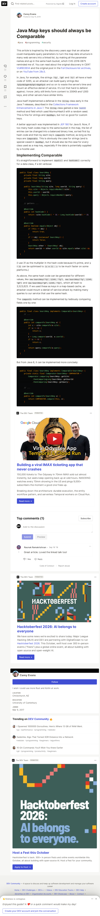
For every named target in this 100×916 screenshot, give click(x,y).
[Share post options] (5, 106)
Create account (88, 3)
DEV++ (41, 890)
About (71, 894)
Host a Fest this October (30, 853)
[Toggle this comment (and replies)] (19, 552)
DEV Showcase (60, 894)
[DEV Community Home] (4, 3)
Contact (80, 894)
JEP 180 (64, 124)
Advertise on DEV (22, 894)
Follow (55, 682)
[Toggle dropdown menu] (91, 413)
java (20, 42)
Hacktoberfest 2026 (28, 643)
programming (32, 42)
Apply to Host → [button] (23, 867)
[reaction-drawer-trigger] (5, 67)
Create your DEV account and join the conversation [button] (30, 911)
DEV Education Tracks (64, 890)
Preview (41, 537)
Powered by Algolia (54, 4)
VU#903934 (23, 68)
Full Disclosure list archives (75, 68)
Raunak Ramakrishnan (35, 547)
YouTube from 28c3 (34, 71)
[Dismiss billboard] (96, 899)
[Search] (12, 3)
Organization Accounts (41, 894)
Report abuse (64, 566)
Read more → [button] (25, 501)
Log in (72, 3)
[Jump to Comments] (5, 78)
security (46, 42)
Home (16, 890)
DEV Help (80, 890)
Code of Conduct (47, 566)
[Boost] (5, 97)
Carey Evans (29, 14)
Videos (49, 890)
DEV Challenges (28, 890)
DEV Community (38, 719)
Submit (27, 537)
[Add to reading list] (5, 88)
